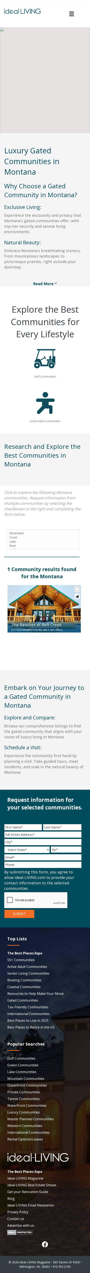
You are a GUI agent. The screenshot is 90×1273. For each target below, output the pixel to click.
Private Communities (23, 1092)
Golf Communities (21, 1058)
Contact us (15, 1218)
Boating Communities (24, 980)
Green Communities (23, 1065)
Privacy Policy (17, 1212)
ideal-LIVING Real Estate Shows (31, 1185)
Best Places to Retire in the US (31, 1027)
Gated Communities (22, 1000)
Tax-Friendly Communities (27, 1007)
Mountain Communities (25, 1078)
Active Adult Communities (27, 966)
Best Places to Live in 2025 (28, 1020)
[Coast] (43, 537)
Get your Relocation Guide (27, 1191)
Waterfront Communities (27, 1105)
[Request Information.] (77, 596)
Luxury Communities (23, 1112)
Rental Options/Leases (25, 1139)
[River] (43, 546)
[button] (45, 1244)
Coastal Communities (24, 987)
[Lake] (43, 541)
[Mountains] (43, 533)
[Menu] (71, 14)
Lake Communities (21, 1072)
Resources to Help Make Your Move (35, 993)
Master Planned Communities (30, 1119)
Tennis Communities (23, 1098)
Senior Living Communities (28, 973)
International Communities (28, 1013)
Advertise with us (20, 1225)
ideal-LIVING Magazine (25, 1178)
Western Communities (24, 1125)
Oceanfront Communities (27, 1085)
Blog (11, 1198)
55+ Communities (21, 960)
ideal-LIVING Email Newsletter (30, 1205)
